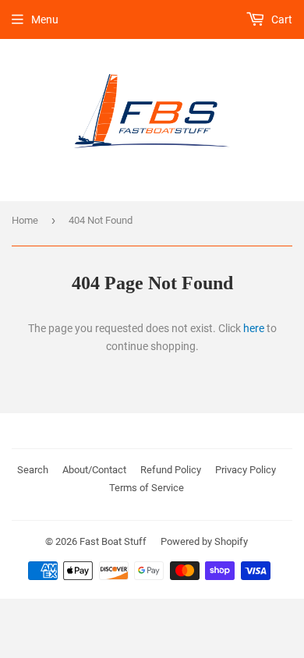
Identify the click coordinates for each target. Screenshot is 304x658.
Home (25, 220)
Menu (44, 19)
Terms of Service (146, 488)
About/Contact (94, 470)
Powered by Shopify (204, 541)
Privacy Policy (245, 470)
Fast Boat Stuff (113, 541)
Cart (280, 19)
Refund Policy (170, 470)
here (253, 328)
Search (32, 470)
